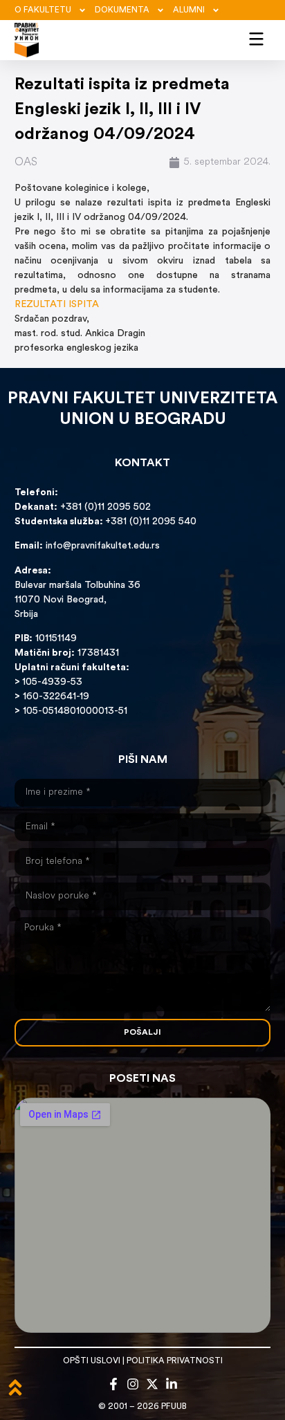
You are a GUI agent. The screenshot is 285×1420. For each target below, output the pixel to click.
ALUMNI (189, 10)
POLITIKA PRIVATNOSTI (175, 1361)
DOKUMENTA (122, 10)
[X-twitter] (152, 1384)
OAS (26, 162)
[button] (257, 37)
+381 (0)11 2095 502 (104, 507)
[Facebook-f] (113, 1384)
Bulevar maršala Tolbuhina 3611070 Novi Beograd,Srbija (77, 600)
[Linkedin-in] (171, 1384)
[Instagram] (133, 1384)
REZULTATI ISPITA (57, 304)
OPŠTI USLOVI (91, 1361)
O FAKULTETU (43, 10)
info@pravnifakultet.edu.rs (103, 546)
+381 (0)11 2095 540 (150, 522)
